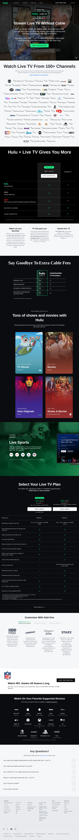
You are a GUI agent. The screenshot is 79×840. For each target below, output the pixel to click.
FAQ (41, 2)
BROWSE (6, 800)
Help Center (43, 755)
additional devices (52, 702)
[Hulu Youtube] (12, 828)
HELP (53, 800)
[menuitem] (16, 2)
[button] (76, 57)
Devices (33, 2)
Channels (16, 2)
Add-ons (25, 2)
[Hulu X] (8, 828)
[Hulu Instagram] (15, 828)
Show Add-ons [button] (38, 607)
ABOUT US (66, 800)
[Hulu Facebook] (5, 828)
